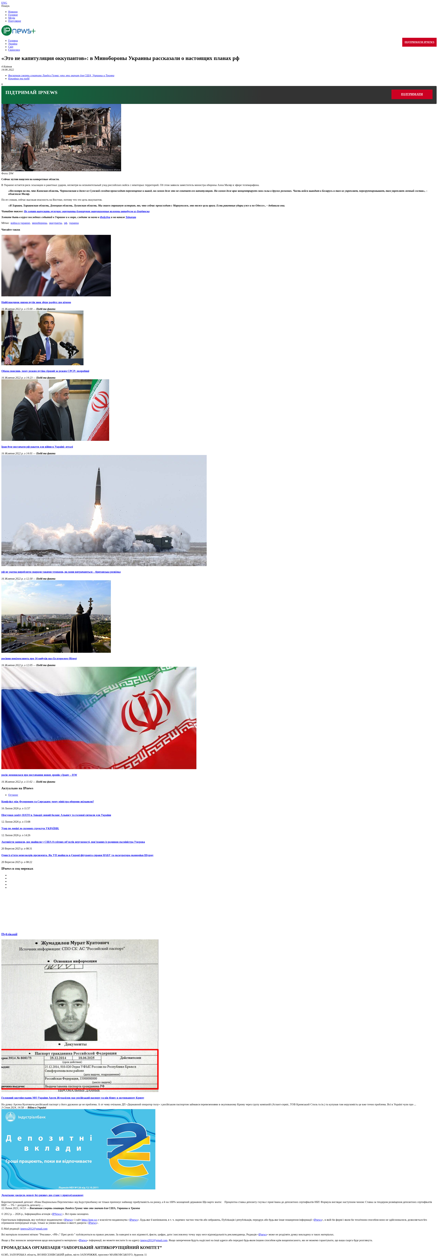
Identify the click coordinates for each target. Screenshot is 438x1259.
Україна (12, 43)
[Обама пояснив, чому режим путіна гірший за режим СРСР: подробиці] (42, 364)
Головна (13, 40)
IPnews (68, 1219)
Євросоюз (14, 49)
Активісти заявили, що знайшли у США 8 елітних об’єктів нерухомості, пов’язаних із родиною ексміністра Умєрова (73, 841)
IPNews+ (57, 1214)
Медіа (11, 17)
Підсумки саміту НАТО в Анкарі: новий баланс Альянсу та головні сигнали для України (56, 815)
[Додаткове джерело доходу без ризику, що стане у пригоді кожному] (78, 1188)
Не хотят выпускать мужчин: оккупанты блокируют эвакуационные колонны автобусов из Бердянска (87, 211)
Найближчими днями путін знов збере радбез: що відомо (36, 302)
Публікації (9, 934)
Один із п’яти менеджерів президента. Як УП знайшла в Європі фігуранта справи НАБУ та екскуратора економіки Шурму (77, 855)
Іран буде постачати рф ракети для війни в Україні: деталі (37, 446)
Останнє (13, 794)
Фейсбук (105, 217)
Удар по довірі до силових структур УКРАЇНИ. (30, 828)
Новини (13, 11)
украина (74, 223)
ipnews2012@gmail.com (33, 1228)
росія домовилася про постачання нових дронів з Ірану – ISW (39, 774)
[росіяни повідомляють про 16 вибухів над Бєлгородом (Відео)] (56, 651)
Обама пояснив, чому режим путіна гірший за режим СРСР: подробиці (45, 371)
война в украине (20, 223)
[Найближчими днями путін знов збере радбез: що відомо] (56, 295)
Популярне (14, 20)
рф (65, 223)
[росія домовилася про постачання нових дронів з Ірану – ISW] (98, 768)
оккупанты (55, 223)
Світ (10, 46)
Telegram (131, 217)
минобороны (39, 223)
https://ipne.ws (89, 1219)
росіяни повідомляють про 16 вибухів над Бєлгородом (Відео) (39, 658)
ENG (4, 2)
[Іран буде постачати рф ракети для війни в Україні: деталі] (55, 439)
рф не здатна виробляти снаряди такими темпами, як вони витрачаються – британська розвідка (61, 571)
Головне (13, 14)
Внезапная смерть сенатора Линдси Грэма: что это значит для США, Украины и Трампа (61, 75)
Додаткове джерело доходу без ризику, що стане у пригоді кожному (42, 1195)
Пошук (5, 5)
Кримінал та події (18, 78)
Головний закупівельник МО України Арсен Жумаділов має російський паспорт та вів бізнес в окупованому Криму (72, 1097)
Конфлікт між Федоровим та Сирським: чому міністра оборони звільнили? (47, 801)
